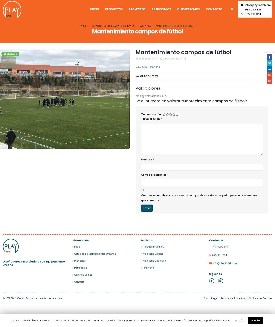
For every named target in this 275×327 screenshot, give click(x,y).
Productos (114, 9)
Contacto (214, 9)
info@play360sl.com (258, 5)
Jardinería (154, 66)
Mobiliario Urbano (153, 253)
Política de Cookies (260, 298)
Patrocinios (161, 9)
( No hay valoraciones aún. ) (169, 58)
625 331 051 (253, 14)
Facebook (269, 57)
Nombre (148, 159)
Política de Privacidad (233, 298)
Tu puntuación (151, 114)
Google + (269, 75)
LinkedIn (269, 69)
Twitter (269, 63)
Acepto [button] (255, 320)
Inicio (94, 9)
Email (269, 81)
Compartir (269, 52)
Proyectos (137, 9)
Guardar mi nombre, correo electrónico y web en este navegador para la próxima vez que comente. (199, 197)
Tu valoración (151, 119)
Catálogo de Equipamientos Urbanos (95, 253)
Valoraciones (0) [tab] (147, 76)
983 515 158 (253, 9)
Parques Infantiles (153, 246)
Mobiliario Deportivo (154, 260)
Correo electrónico (155, 174)
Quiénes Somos (188, 9)
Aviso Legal (211, 298)
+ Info (239, 320)
